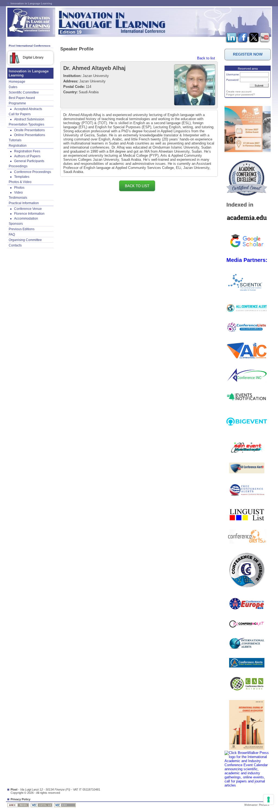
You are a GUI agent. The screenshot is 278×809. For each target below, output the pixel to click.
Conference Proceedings (32, 172)
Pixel (14, 789)
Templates (21, 177)
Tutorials (15, 140)
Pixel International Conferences (29, 45)
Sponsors (16, 224)
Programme (17, 103)
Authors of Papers (27, 156)
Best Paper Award (22, 98)
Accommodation (26, 218)
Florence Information (29, 214)
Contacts (15, 245)
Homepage (17, 82)
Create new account (238, 91)
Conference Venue (28, 209)
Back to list (206, 58)
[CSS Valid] (65, 805)
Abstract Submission (29, 119)
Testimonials (18, 198)
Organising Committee (25, 240)
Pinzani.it (264, 805)
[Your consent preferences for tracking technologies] (268, 799)
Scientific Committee (24, 92)
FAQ (12, 234)
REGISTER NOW (248, 54)
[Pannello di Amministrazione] (18, 805)
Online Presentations (29, 135)
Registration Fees (27, 151)
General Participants (29, 161)
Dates (13, 87)
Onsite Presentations (29, 130)
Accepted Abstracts (28, 109)
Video (18, 192)
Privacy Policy (20, 799)
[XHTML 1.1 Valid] (42, 805)
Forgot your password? (240, 94)
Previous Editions (21, 229)
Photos (19, 188)
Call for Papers (20, 114)
